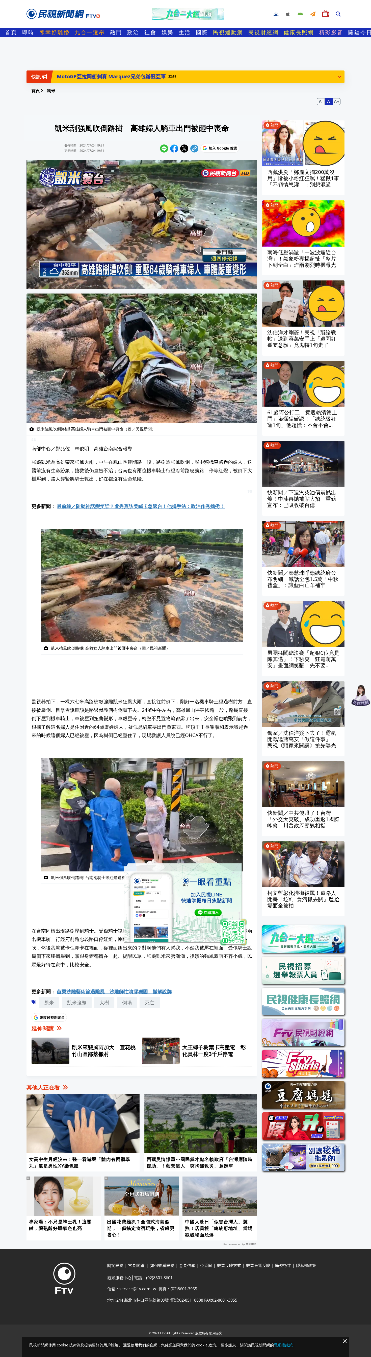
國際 (202, 32)
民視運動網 (228, 32)
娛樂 (168, 32)
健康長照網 (299, 32)
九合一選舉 (90, 32)
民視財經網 (263, 32)
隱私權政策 (283, 1344)
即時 (28, 32)
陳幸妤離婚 (54, 32)
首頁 (11, 32)
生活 (185, 32)
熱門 (116, 32)
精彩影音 (331, 32)
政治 (133, 32)
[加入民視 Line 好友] (185, 904)
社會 (150, 32)
